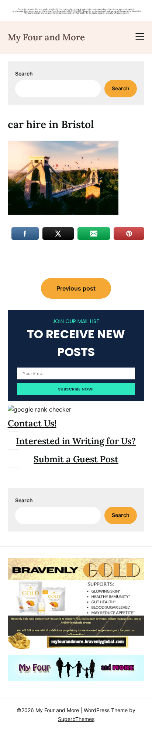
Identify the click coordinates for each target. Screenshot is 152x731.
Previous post (76, 288)
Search (24, 73)
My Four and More (46, 37)
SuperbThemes (76, 719)
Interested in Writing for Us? (76, 441)
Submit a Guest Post (76, 459)
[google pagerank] (39, 409)
